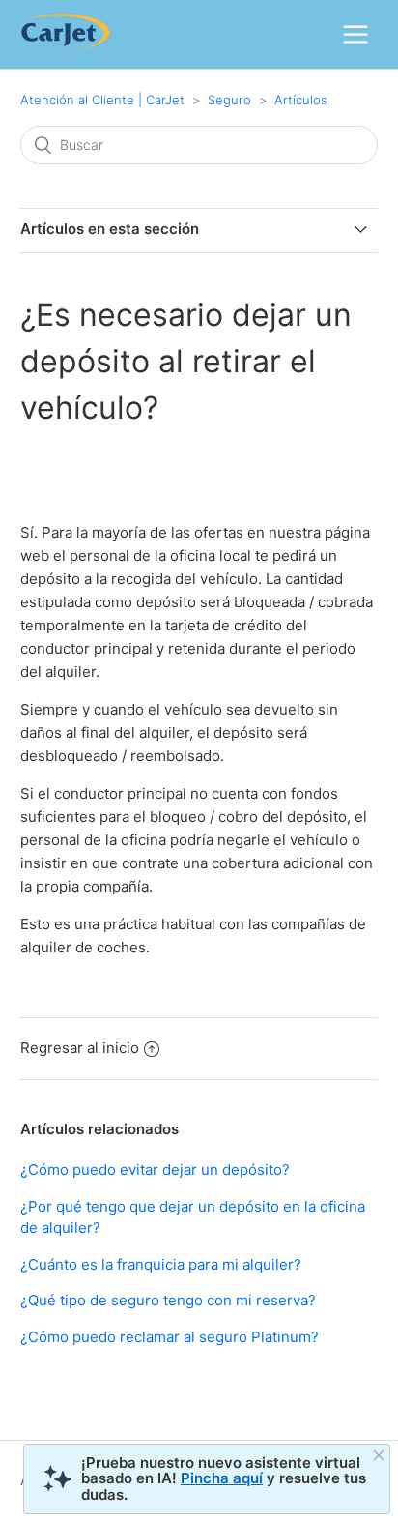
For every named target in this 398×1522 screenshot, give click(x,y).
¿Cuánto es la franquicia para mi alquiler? (160, 1264)
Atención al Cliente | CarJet (102, 99)
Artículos (300, 99)
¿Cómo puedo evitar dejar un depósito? (155, 1169)
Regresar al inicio (79, 1048)
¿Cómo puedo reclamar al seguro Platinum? (169, 1337)
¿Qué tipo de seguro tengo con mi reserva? (168, 1300)
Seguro (229, 99)
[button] (355, 33)
